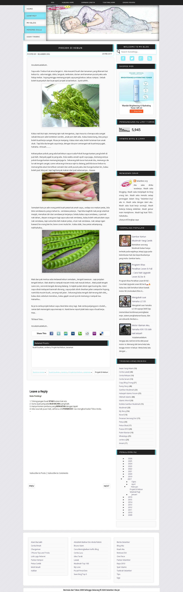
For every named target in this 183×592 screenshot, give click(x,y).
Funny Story (123, 386)
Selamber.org (142, 181)
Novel (121, 415)
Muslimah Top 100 (81, 563)
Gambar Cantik (88, 2)
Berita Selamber (123, 542)
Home (30, 9)
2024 (130, 463)
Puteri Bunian (124, 432)
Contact (32, 16)
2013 (130, 505)
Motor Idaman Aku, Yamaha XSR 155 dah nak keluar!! (142, 329)
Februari (134, 487)
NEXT (106, 486)
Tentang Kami (109, 2)
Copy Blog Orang (126, 382)
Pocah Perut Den (80, 570)
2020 (130, 474)
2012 (130, 507)
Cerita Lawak (124, 372)
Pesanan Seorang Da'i (128, 418)
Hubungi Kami (68, 2)
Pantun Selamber (124, 560)
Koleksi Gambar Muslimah (129, 404)
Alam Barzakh (36, 542)
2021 (130, 471)
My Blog (31, 23)
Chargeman (35, 549)
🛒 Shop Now (136, 111)
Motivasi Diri (122, 553)
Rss (52, 2)
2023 (130, 466)
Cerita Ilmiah (36, 545)
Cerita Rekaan (124, 375)
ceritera (64, 372)
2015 (130, 499)
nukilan (34, 570)
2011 (130, 510)
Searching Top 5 (80, 574)
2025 (130, 461)
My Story (122, 411)
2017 (130, 479)
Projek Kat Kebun (75, 372)
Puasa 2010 (123, 429)
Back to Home (38, 372)
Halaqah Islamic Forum (128, 393)
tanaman (87, 372)
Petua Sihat (123, 425)
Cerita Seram (124, 379)
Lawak (76, 560)
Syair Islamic (122, 567)
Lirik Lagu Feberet (38, 556)
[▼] (124, 479)
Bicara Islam (79, 545)
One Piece (121, 556)
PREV (31, 486)
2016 (130, 497)
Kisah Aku (121, 549)
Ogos (134, 481)
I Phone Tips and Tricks (40, 553)
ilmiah (121, 443)
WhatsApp (123, 436)
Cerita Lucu (78, 553)
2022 (130, 469)
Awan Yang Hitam (126, 368)
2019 (130, 476)
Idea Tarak (33, 37)
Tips (118, 574)
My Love (77, 567)
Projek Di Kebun (70, 47)
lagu (118, 578)
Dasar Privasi (129, 2)
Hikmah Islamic (125, 397)
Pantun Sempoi (37, 560)
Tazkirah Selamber (124, 570)
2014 (130, 502)
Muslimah (123, 407)
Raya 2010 (121, 563)
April (133, 484)
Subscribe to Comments (58, 473)
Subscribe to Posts (38, 473)
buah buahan (54, 372)
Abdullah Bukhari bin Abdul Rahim (88, 542)
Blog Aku (120, 545)
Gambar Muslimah (126, 390)
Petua (121, 422)
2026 (130, 458)
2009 (130, 515)
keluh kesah (35, 567)
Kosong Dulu (34, 30)
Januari (134, 494)
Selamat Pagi (135, 492)
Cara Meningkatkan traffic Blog (86, 549)
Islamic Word (124, 400)
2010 (130, 512)
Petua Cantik (36, 563)
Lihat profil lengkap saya (129, 220)
